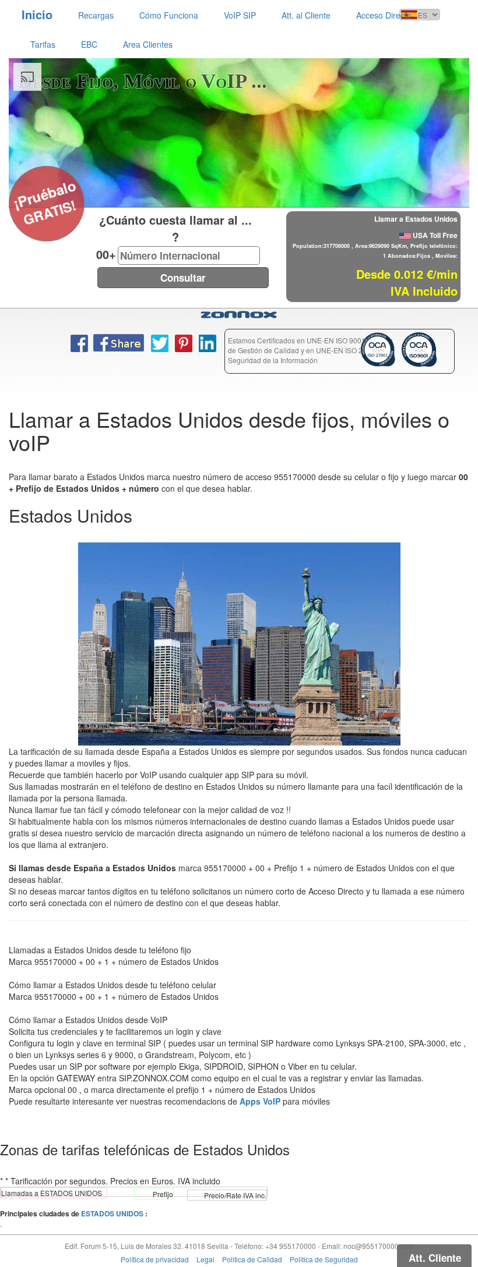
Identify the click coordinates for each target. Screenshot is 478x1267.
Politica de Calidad (252, 1259)
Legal (205, 1259)
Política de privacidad (155, 1259)
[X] (15, 187)
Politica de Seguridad (324, 1259)
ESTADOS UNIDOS (112, 1213)
